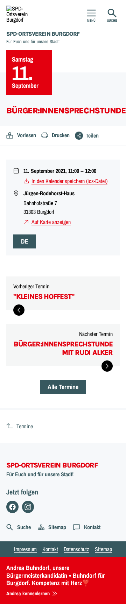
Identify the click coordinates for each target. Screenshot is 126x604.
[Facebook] (12, 507)
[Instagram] (28, 507)
